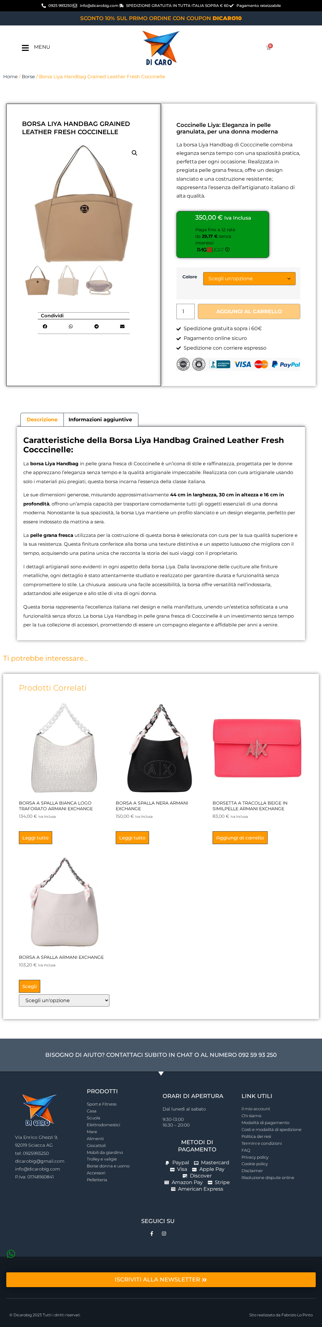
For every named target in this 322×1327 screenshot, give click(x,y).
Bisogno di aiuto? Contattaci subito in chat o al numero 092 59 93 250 (161, 1054)
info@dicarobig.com (37, 1169)
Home (10, 76)
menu (42, 47)
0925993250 (36, 1153)
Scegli (29, 986)
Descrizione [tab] (42, 420)
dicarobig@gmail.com (39, 1161)
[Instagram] (164, 1233)
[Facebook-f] (151, 1233)
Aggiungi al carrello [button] (240, 838)
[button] (134, 153)
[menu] (25, 48)
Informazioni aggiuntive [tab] (100, 420)
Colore (189, 277)
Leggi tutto (35, 838)
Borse (28, 76)
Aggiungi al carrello (249, 311)
